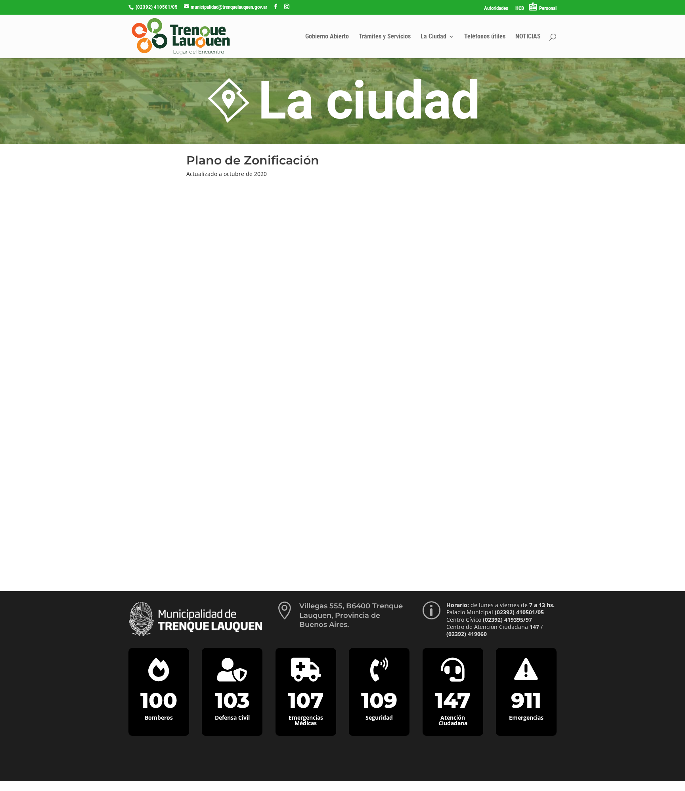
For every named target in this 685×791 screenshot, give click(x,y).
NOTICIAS (528, 37)
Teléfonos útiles (484, 37)
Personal (548, 8)
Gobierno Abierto (327, 37)
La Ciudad (433, 37)
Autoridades (496, 8)
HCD (519, 8)
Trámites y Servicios (385, 37)
